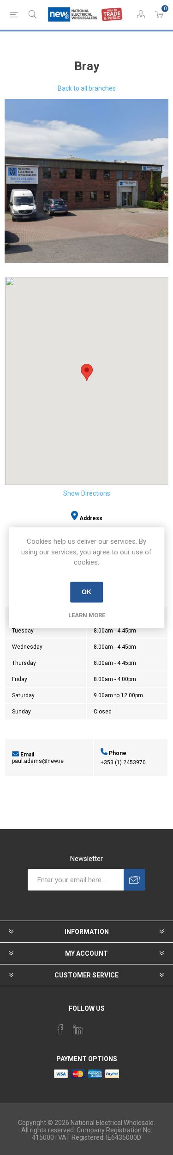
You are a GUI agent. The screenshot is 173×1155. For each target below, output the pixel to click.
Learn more (86, 615)
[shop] (86, 181)
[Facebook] (60, 1029)
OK (86, 592)
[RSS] (113, 1026)
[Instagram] (95, 1026)
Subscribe (134, 880)
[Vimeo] (78, 1029)
